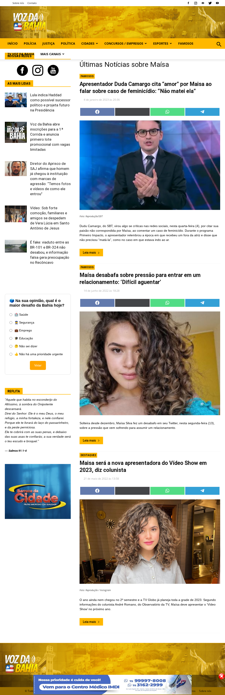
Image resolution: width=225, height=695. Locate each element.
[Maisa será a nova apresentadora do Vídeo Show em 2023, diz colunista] (150, 541)
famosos (87, 76)
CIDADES (87, 43)
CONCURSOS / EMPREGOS (123, 43)
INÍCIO (12, 43)
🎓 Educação (24, 338)
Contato (32, 3)
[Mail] (203, 3)
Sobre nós (18, 3)
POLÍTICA (68, 43)
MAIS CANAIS (50, 54)
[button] (219, 49)
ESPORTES (160, 43)
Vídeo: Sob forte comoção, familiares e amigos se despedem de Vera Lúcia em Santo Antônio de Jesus (49, 218)
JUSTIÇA (48, 43)
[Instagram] (195, 3)
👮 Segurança (24, 322)
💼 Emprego (23, 330)
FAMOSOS (185, 43)
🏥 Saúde (21, 314)
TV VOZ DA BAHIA (20, 54)
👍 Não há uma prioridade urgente (39, 354)
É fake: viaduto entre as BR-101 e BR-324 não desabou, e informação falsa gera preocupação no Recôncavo (49, 252)
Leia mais (89, 252)
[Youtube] (217, 3)
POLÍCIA (30, 43)
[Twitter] (210, 3)
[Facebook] (188, 3)
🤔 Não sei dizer (26, 346)
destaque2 (88, 455)
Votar (38, 365)
